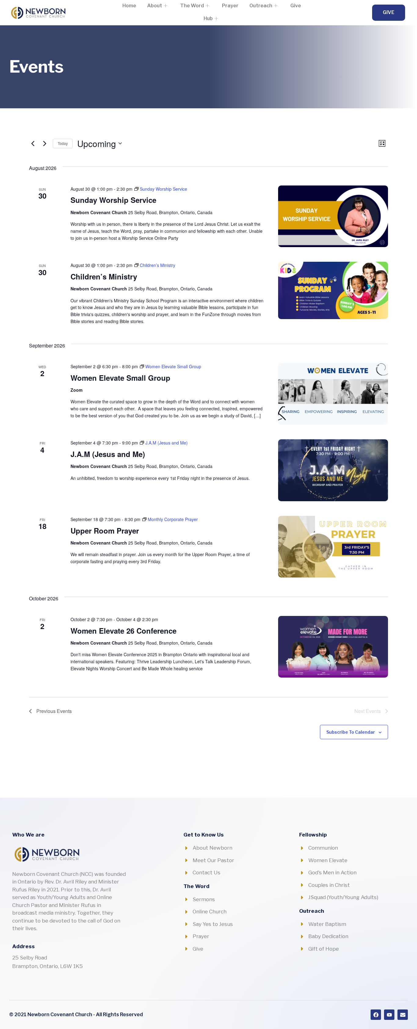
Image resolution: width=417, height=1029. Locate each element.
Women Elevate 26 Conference (123, 630)
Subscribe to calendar (350, 732)
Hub (208, 18)
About (154, 6)
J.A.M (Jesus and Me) (108, 454)
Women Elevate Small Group (120, 377)
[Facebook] (376, 1014)
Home (129, 6)
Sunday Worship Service (113, 200)
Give (295, 6)
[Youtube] (389, 1014)
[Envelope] (402, 1014)
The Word (192, 6)
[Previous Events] (32, 143)
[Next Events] (44, 143)
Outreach (260, 6)
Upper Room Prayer (105, 530)
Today (63, 143)
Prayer (230, 6)
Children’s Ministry (104, 276)
